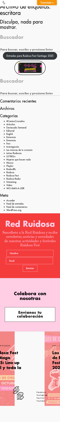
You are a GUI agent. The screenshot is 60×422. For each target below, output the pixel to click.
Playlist (9, 166)
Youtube (40, 401)
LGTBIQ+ (11, 156)
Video (9, 185)
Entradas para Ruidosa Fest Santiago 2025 (30, 55)
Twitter (40, 398)
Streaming (11, 182)
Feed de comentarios (16, 206)
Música (9, 162)
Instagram (41, 395)
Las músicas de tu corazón (19, 150)
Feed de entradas (15, 203)
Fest (8, 143)
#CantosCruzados (15, 121)
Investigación (12, 146)
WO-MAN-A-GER (15, 188)
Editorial (10, 130)
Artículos (10, 124)
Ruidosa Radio (13, 178)
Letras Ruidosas (14, 153)
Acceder (10, 200)
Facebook (41, 392)
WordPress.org (13, 210)
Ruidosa (10, 172)
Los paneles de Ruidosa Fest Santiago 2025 (30, 360)
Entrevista (11, 137)
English (9, 134)
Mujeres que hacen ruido (18, 159)
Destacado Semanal (16, 127)
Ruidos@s (11, 169)
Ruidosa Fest (12, 175)
